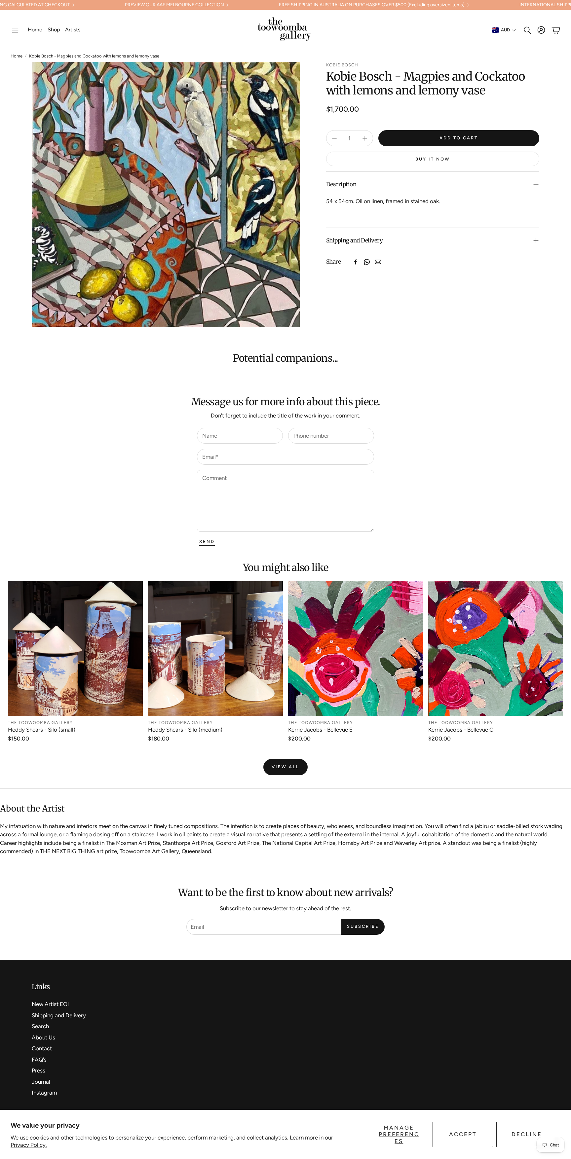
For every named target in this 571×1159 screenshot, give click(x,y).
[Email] (378, 262)
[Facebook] (356, 262)
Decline (527, 1134)
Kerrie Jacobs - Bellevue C (460, 729)
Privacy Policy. (29, 1144)
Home (16, 56)
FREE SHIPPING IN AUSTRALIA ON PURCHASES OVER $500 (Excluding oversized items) (372, 5)
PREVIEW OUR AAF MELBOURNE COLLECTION (174, 5)
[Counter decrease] (334, 138)
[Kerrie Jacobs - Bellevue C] (495, 648)
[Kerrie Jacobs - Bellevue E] (355, 648)
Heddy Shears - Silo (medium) (185, 729)
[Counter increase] (365, 138)
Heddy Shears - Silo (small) (41, 729)
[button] (15, 30)
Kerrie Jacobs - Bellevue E (320, 729)
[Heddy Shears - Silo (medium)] (215, 648)
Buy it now (432, 159)
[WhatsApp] (367, 262)
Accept (463, 1134)
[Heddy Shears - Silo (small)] (75, 648)
